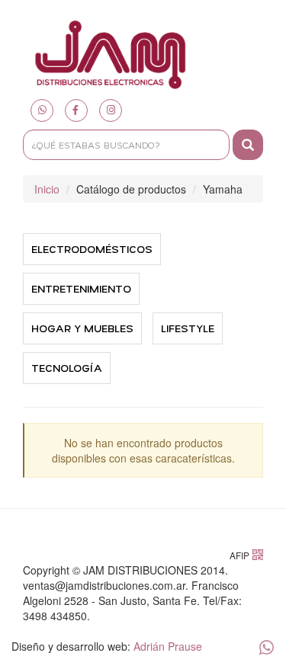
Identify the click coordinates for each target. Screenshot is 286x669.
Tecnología (66, 367)
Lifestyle (187, 328)
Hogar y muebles (82, 328)
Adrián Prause (167, 646)
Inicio (46, 189)
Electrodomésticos (92, 249)
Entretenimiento (81, 288)
